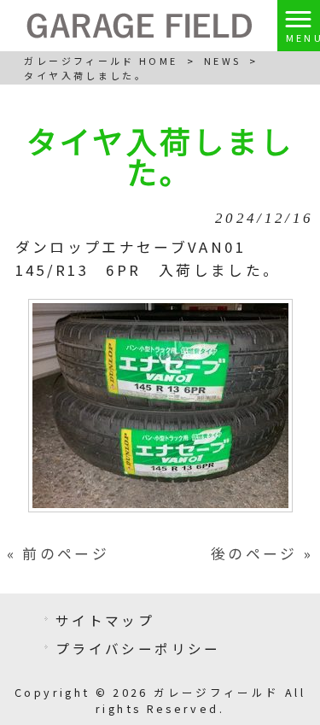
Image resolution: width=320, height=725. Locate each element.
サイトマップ (104, 620)
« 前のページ (58, 553)
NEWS (222, 60)
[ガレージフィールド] (139, 24)
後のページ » (262, 553)
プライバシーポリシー (138, 648)
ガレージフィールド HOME (100, 60)
